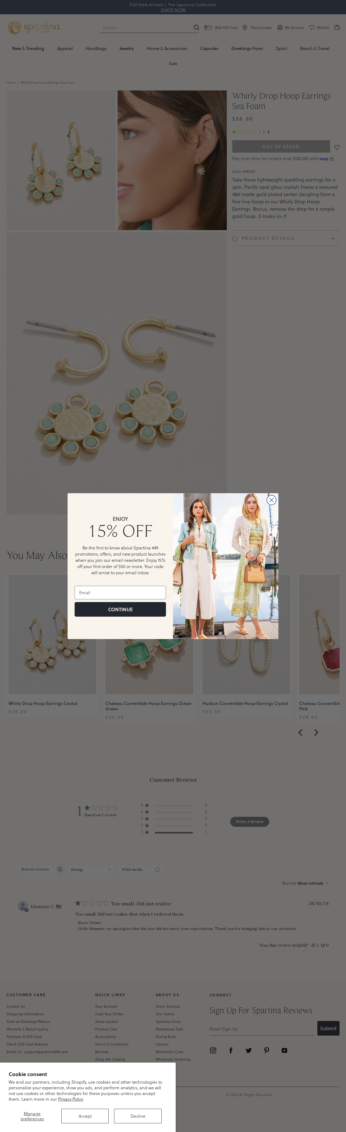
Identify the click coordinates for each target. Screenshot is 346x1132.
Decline (138, 1116)
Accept (85, 1116)
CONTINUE (120, 609)
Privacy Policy (70, 1099)
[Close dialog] (271, 500)
